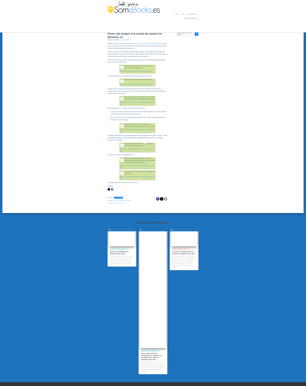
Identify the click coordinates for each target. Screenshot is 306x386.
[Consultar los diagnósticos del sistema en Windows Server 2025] (184, 237)
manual (122, 200)
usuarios (120, 203)
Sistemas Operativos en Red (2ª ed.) (119, 249)
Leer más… (129, 263)
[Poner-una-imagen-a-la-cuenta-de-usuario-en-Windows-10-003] (137, 150)
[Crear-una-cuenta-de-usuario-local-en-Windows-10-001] (136, 71)
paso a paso (127, 200)
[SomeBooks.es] (133, 16)
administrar (116, 200)
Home (176, 14)
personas (110, 203)
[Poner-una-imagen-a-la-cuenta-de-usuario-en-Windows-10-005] (137, 177)
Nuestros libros (192, 14)
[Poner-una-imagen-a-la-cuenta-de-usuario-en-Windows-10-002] (137, 130)
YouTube (182, 14)
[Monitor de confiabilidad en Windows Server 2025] (122, 237)
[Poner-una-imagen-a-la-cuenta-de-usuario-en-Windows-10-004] (137, 167)
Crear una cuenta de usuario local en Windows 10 (149, 43)
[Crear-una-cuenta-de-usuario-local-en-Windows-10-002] (136, 84)
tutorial (115, 203)
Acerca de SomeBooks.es (191, 18)
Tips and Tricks (118, 197)
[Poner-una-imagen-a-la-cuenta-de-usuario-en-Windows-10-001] (137, 103)
